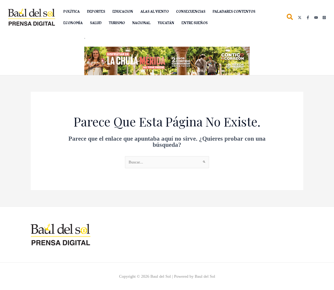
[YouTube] (316, 17)
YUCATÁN (166, 23)
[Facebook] (308, 17)
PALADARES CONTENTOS (234, 11)
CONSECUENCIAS (190, 11)
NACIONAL (141, 23)
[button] (290, 18)
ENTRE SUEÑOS (195, 23)
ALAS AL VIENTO (154, 11)
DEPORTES (96, 11)
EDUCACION (122, 11)
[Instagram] (324, 17)
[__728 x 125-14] (167, 60)
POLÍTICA (71, 11)
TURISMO (117, 23)
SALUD (96, 23)
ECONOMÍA (73, 23)
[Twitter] (300, 17)
